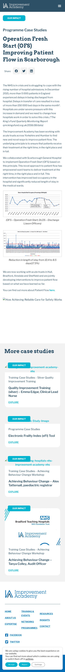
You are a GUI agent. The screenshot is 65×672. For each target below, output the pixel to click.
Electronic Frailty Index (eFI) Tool (31, 436)
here (52, 290)
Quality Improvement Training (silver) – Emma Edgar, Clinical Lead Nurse (33, 392)
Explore (13, 402)
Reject (24, 664)
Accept (11, 664)
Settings (38, 664)
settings (29, 659)
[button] (59, 5)
